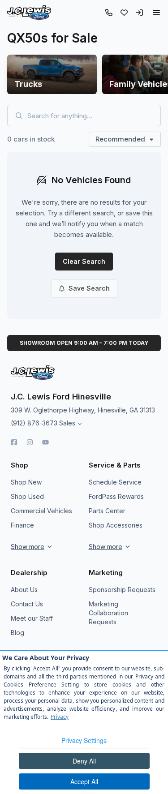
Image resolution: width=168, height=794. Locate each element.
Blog (17, 632)
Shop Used (27, 496)
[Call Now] (109, 12)
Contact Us (27, 604)
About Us (24, 589)
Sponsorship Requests (122, 589)
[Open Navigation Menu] (156, 12)
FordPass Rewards (116, 496)
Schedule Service (115, 482)
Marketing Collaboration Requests (108, 613)
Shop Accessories (115, 525)
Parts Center (107, 511)
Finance (22, 525)
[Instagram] (29, 442)
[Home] (29, 12)
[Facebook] (14, 442)
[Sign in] (139, 12)
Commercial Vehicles (41, 511)
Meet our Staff (32, 618)
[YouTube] (45, 442)
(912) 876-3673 (34, 423)
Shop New (26, 482)
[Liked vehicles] (124, 12)
